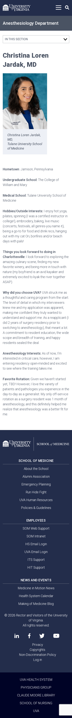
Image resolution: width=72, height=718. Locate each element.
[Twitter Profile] (41, 636)
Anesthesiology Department (31, 23)
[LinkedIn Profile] (16, 636)
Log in (37, 660)
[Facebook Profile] (29, 635)
